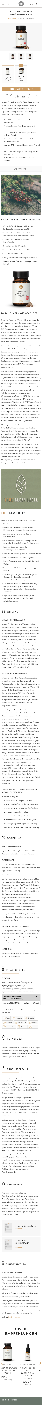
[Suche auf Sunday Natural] (8, 3)
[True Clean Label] (13, 513)
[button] (12, 56)
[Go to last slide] (5, 1363)
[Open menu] (3, 4)
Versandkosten (32, 95)
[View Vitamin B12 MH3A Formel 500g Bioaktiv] (12, 56)
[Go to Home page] (21, 3)
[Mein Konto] (31, 4)
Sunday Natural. (14, 1317)
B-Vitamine (12, 19)
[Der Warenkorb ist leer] (37, 3)
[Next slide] (37, 1363)
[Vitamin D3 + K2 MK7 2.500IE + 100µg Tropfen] (28, 1352)
